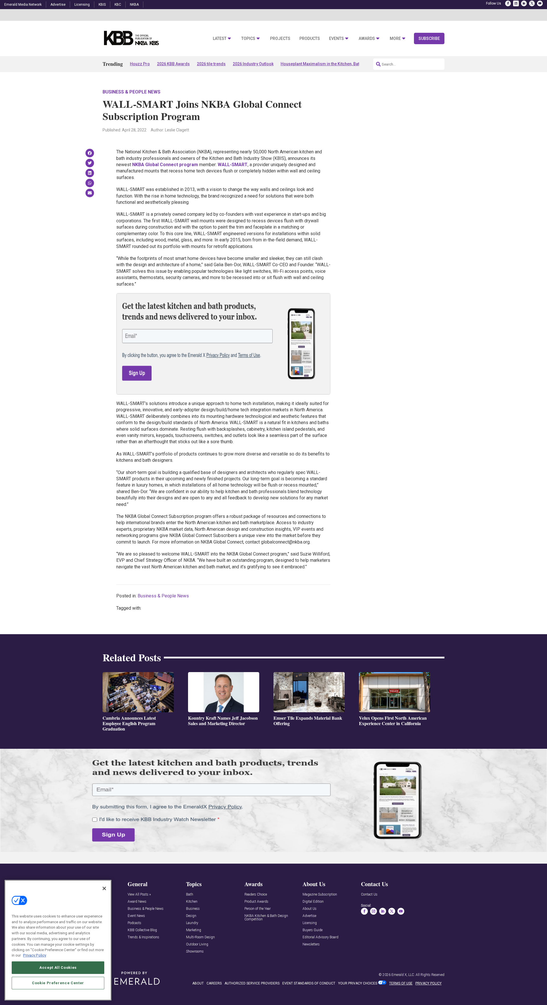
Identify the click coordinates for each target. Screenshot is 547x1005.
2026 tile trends (211, 64)
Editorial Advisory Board (320, 937)
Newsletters (311, 944)
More (395, 38)
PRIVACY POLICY (428, 983)
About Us (310, 909)
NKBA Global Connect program (165, 164)
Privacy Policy (34, 955)
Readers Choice (255, 894)
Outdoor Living (197, 944)
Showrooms (195, 951)
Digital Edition (313, 902)
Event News (136, 916)
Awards (367, 38)
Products (309, 38)
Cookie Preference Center (58, 982)
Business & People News (131, 92)
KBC (118, 4)
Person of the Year (257, 909)
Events (336, 38)
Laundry (192, 923)
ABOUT (198, 983)
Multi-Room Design (200, 937)
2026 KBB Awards (173, 64)
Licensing (82, 4)
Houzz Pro (140, 64)
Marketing (193, 930)
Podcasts (134, 923)
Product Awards (256, 902)
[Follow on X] (532, 3)
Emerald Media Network (23, 4)
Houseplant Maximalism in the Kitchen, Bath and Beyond (333, 64)
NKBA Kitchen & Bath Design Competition (266, 917)
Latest (219, 38)
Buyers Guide (313, 930)
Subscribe (429, 38)
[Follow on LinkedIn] (524, 3)
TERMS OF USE (401, 983)
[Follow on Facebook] (508, 3)
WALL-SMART (233, 164)
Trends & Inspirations (143, 937)
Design (191, 916)
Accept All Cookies (58, 967)
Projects (280, 38)
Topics (248, 38)
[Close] (104, 888)
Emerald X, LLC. (403, 975)
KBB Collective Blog (142, 930)
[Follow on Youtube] (540, 3)
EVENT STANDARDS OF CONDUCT (308, 983)
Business (193, 909)
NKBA (134, 4)
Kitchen (191, 902)
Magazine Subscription (320, 894)
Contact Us (369, 894)
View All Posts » (139, 894)
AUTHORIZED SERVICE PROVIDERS (251, 983)
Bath (189, 894)
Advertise (58, 4)
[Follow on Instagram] (516, 3)
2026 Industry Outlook (253, 64)
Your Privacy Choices (357, 983)
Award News (137, 902)
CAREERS (214, 983)
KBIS (102, 4)
